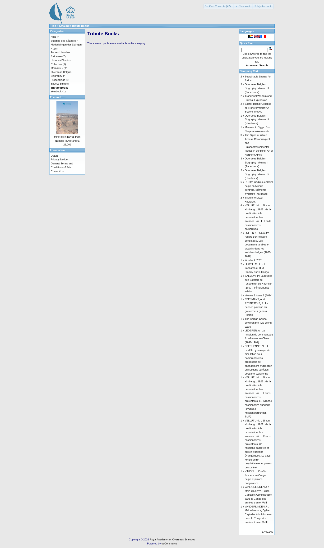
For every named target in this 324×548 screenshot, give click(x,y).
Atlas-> (55, 36)
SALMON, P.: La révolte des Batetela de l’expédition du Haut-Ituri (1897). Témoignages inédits (258, 283)
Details (55, 155)
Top (53, 25)
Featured (55, 97)
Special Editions (60, 83)
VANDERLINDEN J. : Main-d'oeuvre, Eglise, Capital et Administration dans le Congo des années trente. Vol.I (258, 494)
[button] (219, 6)
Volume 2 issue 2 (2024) (259, 295)
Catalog (64, 25)
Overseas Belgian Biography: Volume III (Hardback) (257, 119)
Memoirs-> (57, 68)
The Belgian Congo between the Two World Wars (258, 322)
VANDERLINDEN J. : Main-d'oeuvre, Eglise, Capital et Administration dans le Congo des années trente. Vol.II (258, 514)
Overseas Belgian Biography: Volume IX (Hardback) (257, 174)
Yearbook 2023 (253, 260)
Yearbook (56, 91)
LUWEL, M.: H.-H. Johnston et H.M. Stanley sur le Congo (257, 268)
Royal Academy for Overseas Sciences (172, 539)
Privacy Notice (59, 159)
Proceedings (58, 79)
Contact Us (57, 171)
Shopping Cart (249, 71)
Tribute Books (80, 25)
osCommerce (169, 543)
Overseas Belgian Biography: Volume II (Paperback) (256, 162)
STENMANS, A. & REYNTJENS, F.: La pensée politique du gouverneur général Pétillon (256, 307)
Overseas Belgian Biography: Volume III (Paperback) (257, 88)
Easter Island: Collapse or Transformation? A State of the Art (258, 107)
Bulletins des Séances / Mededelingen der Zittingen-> (67, 44)
